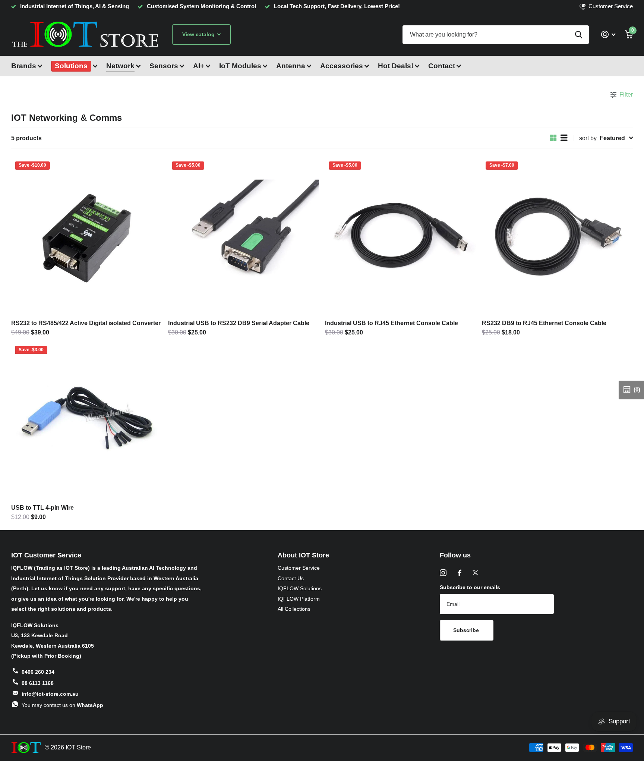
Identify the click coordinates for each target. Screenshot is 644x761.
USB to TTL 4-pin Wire (42, 507)
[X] (475, 572)
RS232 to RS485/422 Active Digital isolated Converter (86, 323)
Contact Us (291, 578)
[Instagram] (443, 572)
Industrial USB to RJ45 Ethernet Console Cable (391, 323)
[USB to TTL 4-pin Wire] (86, 420)
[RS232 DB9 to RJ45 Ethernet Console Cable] (557, 236)
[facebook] (459, 573)
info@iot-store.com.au (50, 694)
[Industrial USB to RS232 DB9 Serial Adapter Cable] (243, 236)
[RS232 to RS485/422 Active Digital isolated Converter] (86, 236)
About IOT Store (303, 555)
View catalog (199, 34)
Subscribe (466, 630)
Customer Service (299, 568)
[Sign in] (608, 34)
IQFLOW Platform (299, 599)
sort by (588, 138)
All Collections (294, 609)
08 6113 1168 (38, 683)
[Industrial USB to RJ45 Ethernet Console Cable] (400, 236)
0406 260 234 (38, 672)
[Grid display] (553, 138)
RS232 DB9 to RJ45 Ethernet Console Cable (544, 323)
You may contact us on (62, 705)
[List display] (564, 138)
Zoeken (578, 34)
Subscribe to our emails (470, 587)
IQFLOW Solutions (300, 588)
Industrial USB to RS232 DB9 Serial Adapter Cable (238, 323)
